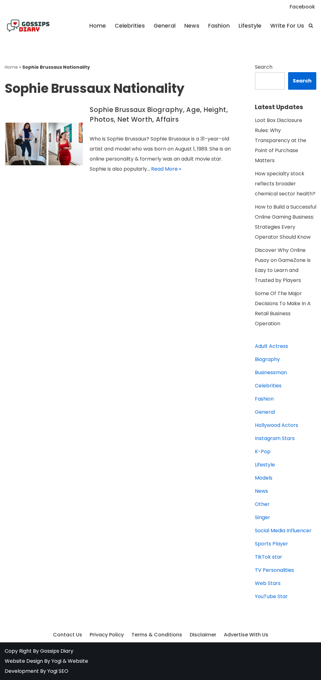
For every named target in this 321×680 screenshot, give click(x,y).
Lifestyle (250, 25)
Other (262, 504)
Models (263, 477)
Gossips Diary (56, 651)
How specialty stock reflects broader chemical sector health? (285, 183)
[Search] (310, 25)
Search (263, 67)
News (191, 25)
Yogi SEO (57, 671)
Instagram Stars (275, 438)
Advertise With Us (246, 634)
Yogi (55, 661)
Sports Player (271, 543)
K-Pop (263, 451)
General (165, 25)
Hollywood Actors (276, 425)
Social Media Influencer (283, 530)
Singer (262, 517)
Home (97, 25)
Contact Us (67, 634)
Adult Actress (271, 346)
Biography (267, 359)
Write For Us (287, 25)
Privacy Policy (107, 634)
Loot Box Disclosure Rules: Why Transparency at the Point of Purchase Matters (280, 140)
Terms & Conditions (156, 634)
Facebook (302, 6)
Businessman (271, 372)
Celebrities (130, 25)
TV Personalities (274, 570)
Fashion (219, 25)
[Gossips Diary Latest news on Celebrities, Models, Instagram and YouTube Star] (28, 25)
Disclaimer (203, 634)
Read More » (166, 169)
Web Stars (268, 583)
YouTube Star (271, 596)
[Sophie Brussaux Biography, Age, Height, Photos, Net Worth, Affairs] (44, 144)
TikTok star (268, 556)
